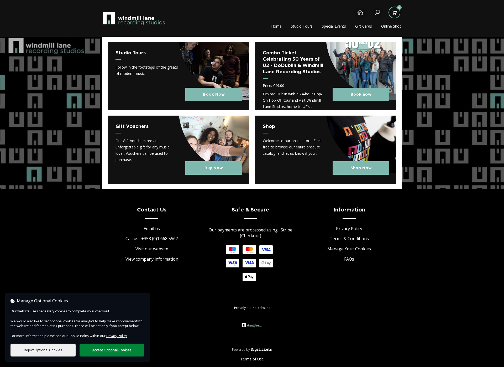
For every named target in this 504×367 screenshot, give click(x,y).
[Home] (360, 15)
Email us (152, 228)
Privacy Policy (349, 228)
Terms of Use (252, 358)
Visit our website (151, 249)
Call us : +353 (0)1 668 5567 (151, 238)
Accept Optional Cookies (112, 350)
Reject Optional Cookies (43, 350)
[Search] (377, 15)
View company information (151, 259)
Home (276, 26)
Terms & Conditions (349, 238)
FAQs (349, 259)
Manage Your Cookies (349, 249)
